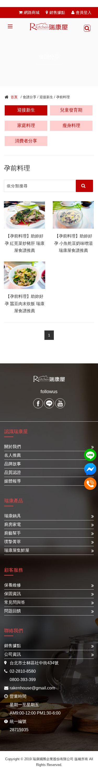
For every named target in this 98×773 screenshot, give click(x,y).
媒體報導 (12, 481)
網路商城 (31, 12)
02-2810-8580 (23, 671)
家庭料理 (26, 125)
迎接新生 (26, 110)
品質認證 (12, 472)
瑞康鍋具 (12, 516)
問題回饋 (12, 611)
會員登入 (83, 12)
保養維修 (12, 585)
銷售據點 (57, 12)
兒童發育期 (71, 110)
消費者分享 (26, 140)
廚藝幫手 (12, 533)
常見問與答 (14, 602)
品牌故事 (12, 464)
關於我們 (12, 446)
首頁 (14, 97)
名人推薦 (12, 455)
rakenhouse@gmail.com (32, 688)
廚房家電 (12, 524)
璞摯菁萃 (12, 541)
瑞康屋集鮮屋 (16, 550)
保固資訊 (12, 593)
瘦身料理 (71, 125)
